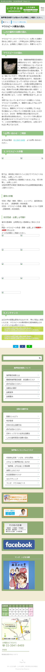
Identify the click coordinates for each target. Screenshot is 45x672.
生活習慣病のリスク (13, 475)
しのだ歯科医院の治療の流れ (17, 438)
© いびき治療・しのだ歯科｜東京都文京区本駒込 (22, 666)
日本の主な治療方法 (13, 425)
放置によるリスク (13, 470)
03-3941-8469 (19, 140)
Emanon (26, 669)
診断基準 (9, 392)
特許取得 (9, 421)
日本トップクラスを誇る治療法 (18, 433)
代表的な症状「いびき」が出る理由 (19, 458)
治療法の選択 (11, 388)
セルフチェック (12, 479)
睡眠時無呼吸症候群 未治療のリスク (20, 380)
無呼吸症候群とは (13, 375)
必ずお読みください (13, 384)
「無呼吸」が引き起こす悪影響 (18, 466)
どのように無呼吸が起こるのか (18, 462)
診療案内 (9, 396)
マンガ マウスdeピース (15, 483)
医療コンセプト (12, 416)
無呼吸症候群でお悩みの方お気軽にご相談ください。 (22, 17)
